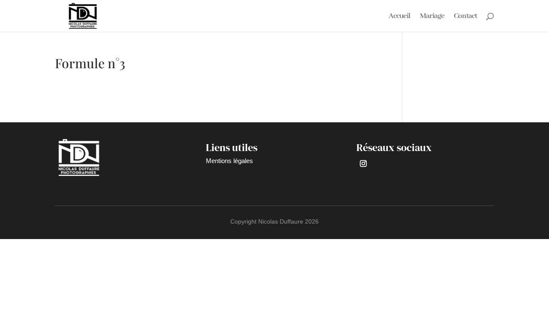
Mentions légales (229, 160)
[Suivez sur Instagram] (363, 163)
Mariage (432, 17)
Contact (465, 17)
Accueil (399, 17)
